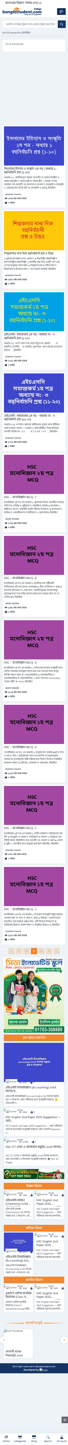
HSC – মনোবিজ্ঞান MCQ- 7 (20, 497)
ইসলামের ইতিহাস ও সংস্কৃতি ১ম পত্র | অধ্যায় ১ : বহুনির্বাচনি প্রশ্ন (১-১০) (30, 170)
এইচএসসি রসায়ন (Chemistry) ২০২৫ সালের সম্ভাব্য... (16, 1204)
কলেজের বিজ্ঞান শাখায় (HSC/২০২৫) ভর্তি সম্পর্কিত (34, 2)
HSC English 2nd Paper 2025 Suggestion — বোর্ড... (33, 1119)
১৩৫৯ (26, 1142)
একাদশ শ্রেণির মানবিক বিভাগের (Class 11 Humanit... (18, 1297)
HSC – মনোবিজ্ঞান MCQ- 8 (20, 578)
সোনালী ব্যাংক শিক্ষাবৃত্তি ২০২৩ (14, 1353)
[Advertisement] (34, 91)
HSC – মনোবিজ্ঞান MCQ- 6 (20, 663)
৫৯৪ (25, 1288)
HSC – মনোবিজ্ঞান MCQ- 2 (20, 909)
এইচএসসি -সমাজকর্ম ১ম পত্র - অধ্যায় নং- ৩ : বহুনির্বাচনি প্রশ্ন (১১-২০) (30, 417)
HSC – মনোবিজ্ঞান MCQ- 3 (20, 828)
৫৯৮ (25, 1112)
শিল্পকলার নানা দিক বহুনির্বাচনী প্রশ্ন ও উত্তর (28, 253)
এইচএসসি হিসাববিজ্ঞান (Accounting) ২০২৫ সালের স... (30, 1089)
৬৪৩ (25, 1195)
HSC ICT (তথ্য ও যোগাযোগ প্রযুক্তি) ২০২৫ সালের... (33, 1146)
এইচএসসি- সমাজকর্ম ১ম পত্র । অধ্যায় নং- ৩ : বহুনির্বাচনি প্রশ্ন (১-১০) (30, 336)
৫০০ (25, 1082)
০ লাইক (11, 203)
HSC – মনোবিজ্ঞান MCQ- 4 (20, 747)
